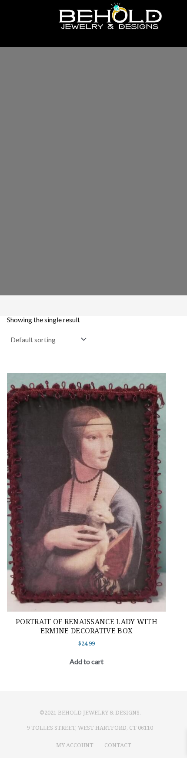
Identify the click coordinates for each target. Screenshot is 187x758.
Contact (117, 745)
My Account (75, 745)
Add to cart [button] (87, 661)
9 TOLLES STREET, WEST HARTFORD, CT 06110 (90, 728)
